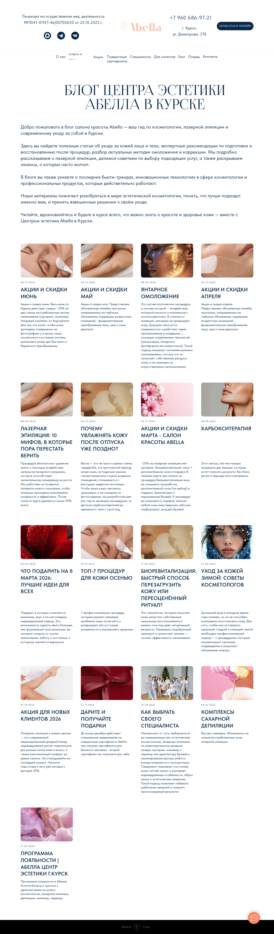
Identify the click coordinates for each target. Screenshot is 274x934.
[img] (124, 26)
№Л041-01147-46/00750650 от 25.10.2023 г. (63, 22)
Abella (145, 27)
